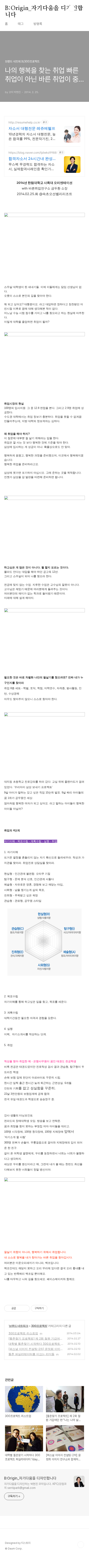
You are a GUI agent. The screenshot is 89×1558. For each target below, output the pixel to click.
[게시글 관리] (25, 1308)
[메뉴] (81, 8)
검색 (72, 8)
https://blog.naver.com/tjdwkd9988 (32, 152)
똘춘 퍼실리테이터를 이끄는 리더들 (31, 1354)
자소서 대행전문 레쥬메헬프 (31, 128)
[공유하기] (19, 1308)
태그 (21, 24)
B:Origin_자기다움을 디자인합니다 (44, 8)
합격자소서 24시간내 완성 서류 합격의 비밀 (30, 158)
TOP (80, 1544)
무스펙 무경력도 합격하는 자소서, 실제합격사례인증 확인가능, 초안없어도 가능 (31, 166)
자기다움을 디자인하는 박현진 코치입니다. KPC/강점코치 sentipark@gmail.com (35, 1486)
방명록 (38, 24)
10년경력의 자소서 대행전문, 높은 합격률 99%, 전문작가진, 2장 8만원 (32, 136)
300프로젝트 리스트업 (23, 1333)
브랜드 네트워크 (18, 1326)
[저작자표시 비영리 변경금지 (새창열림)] (53, 1308)
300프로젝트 (39, 1326)
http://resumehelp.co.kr (24, 122)
